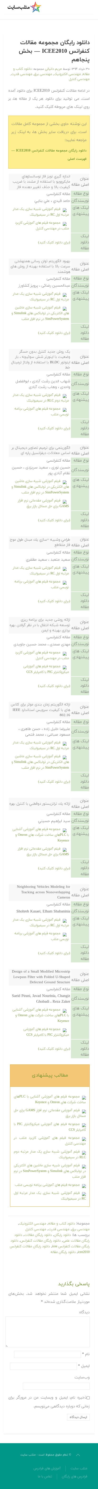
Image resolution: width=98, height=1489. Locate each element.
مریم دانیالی (53, 69)
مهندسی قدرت (21, 74)
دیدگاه (84, 1312)
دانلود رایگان (62, 1235)
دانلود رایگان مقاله (63, 1252)
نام (86, 1354)
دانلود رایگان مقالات (38, 1235)
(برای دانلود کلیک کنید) (54, 242)
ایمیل (84, 1365)
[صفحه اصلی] (25, 7)
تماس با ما (45, 1476)
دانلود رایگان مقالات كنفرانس (40, 1240)
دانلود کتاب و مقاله (61, 1223)
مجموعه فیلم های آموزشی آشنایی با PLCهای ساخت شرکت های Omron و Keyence (40, 835)
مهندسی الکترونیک (67, 74)
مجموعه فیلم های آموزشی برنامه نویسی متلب (47, 1185)
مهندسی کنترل (79, 79)
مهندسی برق (43, 74)
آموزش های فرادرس (47, 1468)
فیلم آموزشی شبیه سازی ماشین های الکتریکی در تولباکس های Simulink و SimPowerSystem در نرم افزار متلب (40, 313)
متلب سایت (78, 1468)
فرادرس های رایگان (74, 1476)
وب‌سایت (82, 1377)
